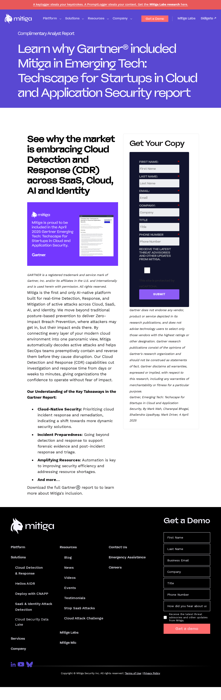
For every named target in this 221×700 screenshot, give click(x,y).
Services (18, 638)
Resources (68, 547)
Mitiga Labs (187, 18)
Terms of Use (133, 673)
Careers (115, 567)
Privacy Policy (151, 673)
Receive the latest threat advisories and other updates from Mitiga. (155, 254)
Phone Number (159, 234)
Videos (70, 578)
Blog (68, 557)
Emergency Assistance (127, 557)
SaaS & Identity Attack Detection (33, 607)
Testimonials (74, 598)
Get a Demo (155, 19)
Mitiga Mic (68, 643)
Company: (159, 205)
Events (70, 588)
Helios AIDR (25, 583)
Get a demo (186, 628)
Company (18, 649)
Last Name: (159, 176)
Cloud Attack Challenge (83, 618)
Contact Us (118, 547)
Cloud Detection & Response (29, 570)
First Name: (159, 162)
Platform (18, 547)
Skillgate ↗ (208, 18)
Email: (159, 191)
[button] (52, 18)
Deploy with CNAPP (31, 594)
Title (159, 220)
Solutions (18, 557)
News (69, 567)
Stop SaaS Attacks (79, 608)
